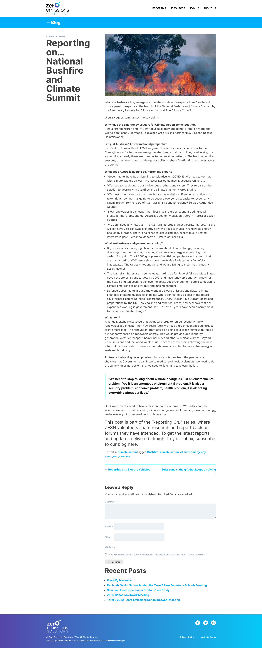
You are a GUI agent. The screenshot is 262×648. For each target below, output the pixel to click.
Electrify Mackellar (119, 580)
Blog (55, 22)
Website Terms (208, 637)
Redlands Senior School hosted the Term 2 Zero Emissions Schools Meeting (157, 585)
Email (109, 537)
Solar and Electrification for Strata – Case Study (138, 590)
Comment (112, 501)
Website (110, 546)
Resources (177, 8)
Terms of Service (113, 641)
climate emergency (193, 452)
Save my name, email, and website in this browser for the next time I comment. (157, 554)
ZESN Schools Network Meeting (128, 595)
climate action (169, 452)
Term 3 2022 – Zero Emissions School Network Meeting (143, 599)
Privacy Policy (187, 637)
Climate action (127, 452)
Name (109, 526)
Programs (159, 8)
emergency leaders (117, 456)
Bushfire (152, 452)
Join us (194, 8)
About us (210, 8)
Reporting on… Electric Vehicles (129, 469)
